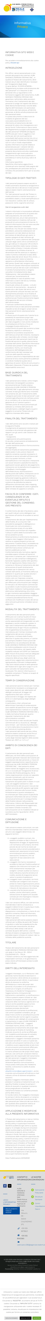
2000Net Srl (17, 1269)
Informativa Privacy (20, 1265)
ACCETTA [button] (37, 1318)
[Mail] (9, 1186)
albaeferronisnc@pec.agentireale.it (19, 1071)
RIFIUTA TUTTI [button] (25, 1318)
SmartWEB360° (30, 1269)
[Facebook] (5, 1186)
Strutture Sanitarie (38, 1198)
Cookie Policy (32, 1265)
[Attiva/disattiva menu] (38, 7)
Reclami (10, 1265)
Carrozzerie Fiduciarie (38, 1191)
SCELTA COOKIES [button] (11, 1318)
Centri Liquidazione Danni (38, 1206)
